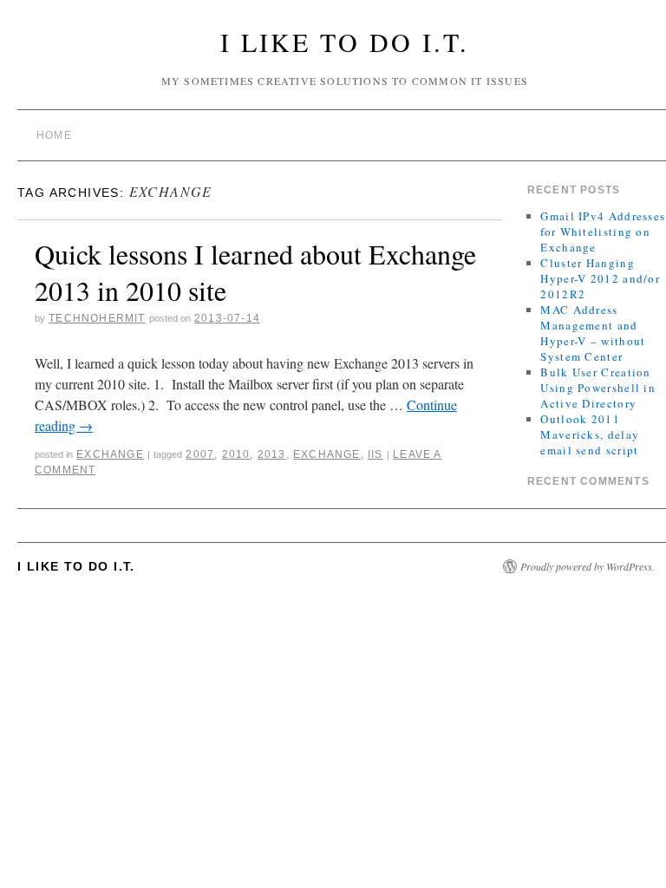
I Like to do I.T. (344, 41)
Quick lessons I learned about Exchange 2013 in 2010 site (255, 272)
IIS (375, 454)
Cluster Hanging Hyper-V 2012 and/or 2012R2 (600, 278)
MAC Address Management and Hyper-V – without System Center (592, 333)
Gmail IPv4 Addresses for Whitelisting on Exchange (602, 231)
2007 (200, 454)
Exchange (110, 454)
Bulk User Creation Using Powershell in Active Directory (598, 387)
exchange (327, 454)
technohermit (97, 318)
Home (54, 135)
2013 (272, 454)
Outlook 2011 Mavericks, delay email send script (589, 434)
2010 (236, 454)
